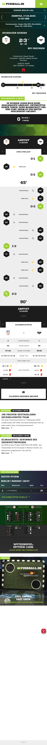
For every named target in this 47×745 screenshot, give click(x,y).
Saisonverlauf (44, 324)
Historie (3, 324)
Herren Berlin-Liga (24, 10)
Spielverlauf (24, 152)
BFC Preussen (36, 48)
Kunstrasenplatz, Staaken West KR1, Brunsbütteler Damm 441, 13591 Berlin (23, 25)
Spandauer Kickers (14, 33)
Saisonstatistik (23, 325)
